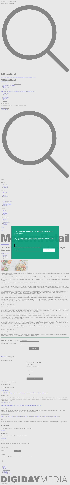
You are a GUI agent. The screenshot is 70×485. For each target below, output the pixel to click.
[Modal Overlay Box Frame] (35, 242)
